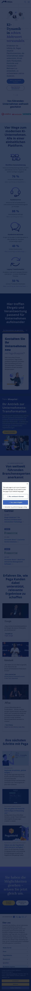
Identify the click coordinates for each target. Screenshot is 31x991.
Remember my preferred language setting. (16, 507)
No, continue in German (16, 496)
